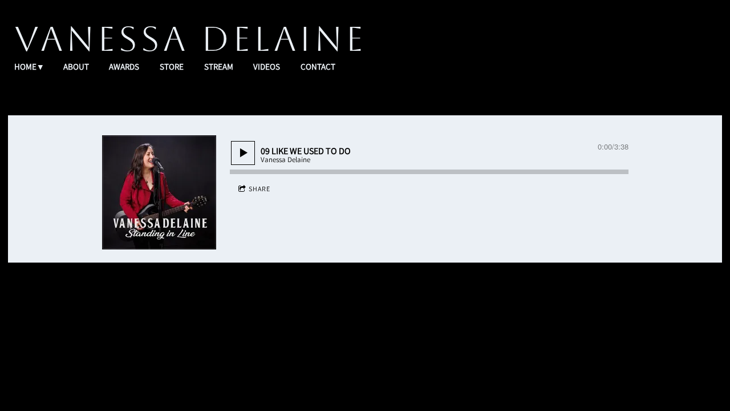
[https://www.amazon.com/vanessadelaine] (329, 334)
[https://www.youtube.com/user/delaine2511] (473, 334)
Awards (124, 66)
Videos (266, 66)
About (76, 66)
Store (172, 66)
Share (259, 188)
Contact (318, 66)
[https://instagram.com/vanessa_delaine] (401, 334)
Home (25, 66)
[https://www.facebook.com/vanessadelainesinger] (365, 334)
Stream (218, 66)
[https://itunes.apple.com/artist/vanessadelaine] (293, 334)
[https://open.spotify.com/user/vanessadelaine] (257, 334)
